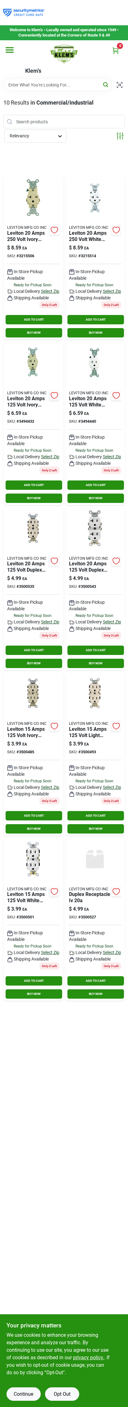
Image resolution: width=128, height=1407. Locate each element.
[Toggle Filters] (120, 136)
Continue (23, 1394)
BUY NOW (34, 332)
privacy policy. (88, 1357)
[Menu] (10, 50)
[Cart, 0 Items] (115, 50)
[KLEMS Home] (64, 54)
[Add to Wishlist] (54, 230)
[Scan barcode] (119, 85)
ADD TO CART (34, 319)
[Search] (106, 84)
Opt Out (62, 1394)
